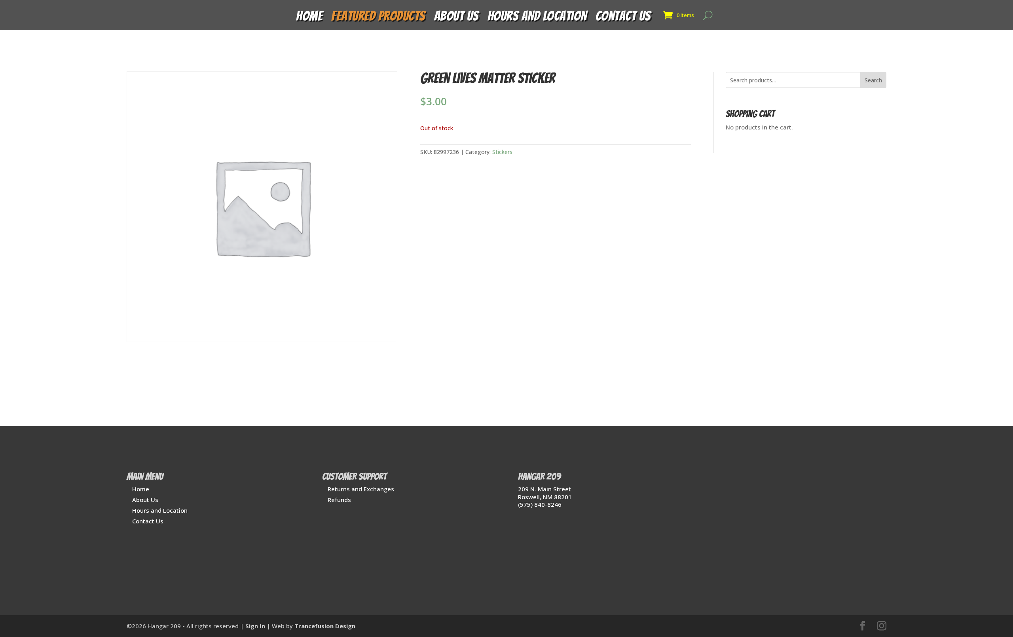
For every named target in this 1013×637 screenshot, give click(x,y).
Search (873, 80)
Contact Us (623, 18)
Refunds (339, 500)
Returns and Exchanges (361, 489)
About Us (456, 18)
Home (309, 18)
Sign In (255, 626)
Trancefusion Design (324, 626)
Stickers (502, 152)
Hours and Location (537, 18)
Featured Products (378, 18)
